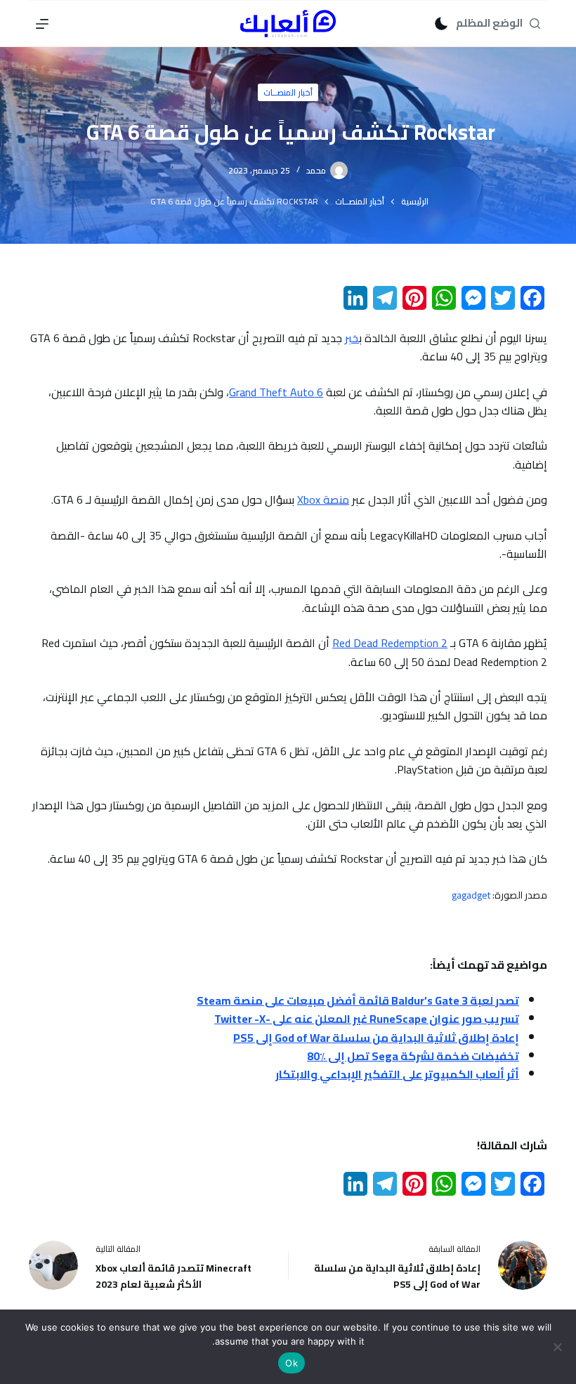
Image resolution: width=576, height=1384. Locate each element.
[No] (558, 1347)
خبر (352, 337)
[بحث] (535, 23)
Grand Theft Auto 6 (276, 392)
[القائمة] (42, 24)
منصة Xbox (323, 499)
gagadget (471, 895)
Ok (291, 1363)
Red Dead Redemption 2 (389, 642)
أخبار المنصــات (288, 92)
